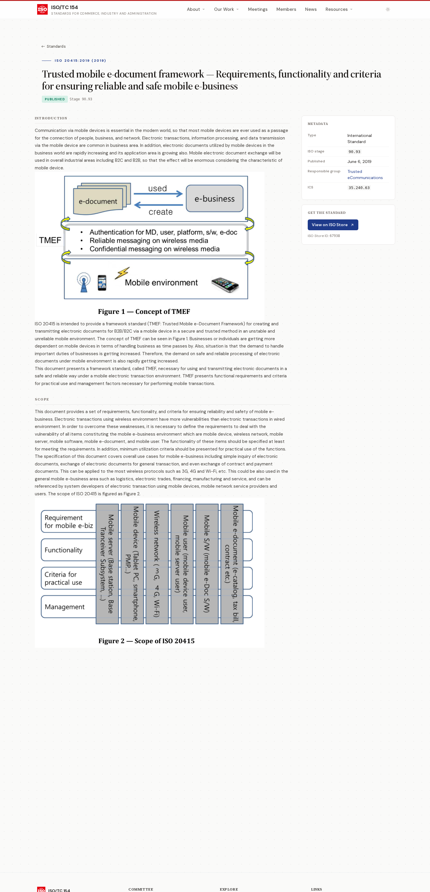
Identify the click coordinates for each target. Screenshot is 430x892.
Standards (56, 46)
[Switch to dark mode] (388, 9)
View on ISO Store (330, 224)
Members (286, 9)
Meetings (258, 9)
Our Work (224, 9)
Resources (337, 9)
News (311, 9)
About (193, 9)
